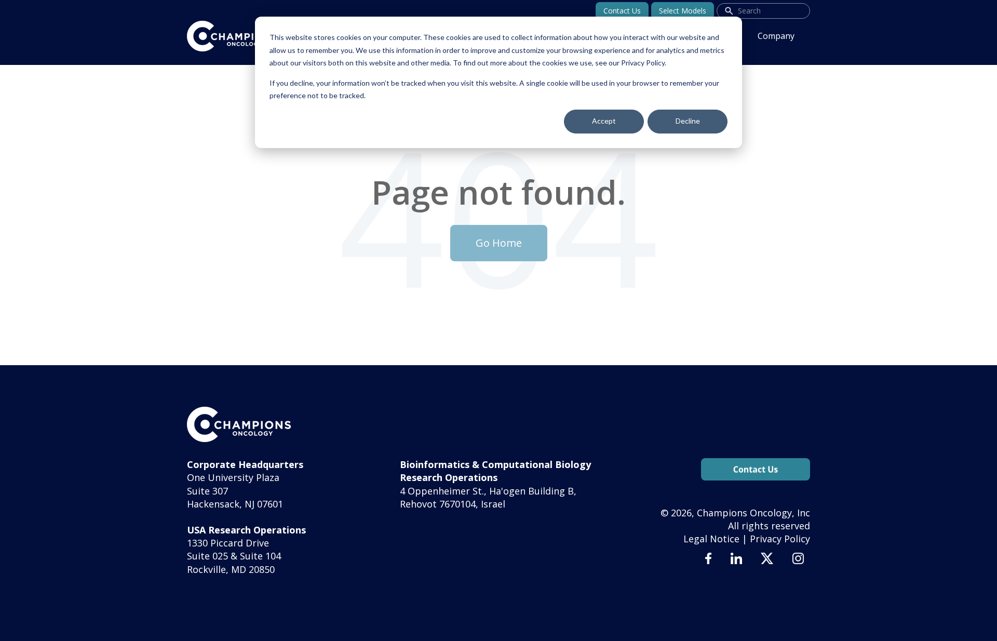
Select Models (682, 11)
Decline (688, 120)
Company (776, 36)
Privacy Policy (780, 538)
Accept (604, 120)
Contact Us (622, 11)
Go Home (499, 243)
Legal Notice (711, 538)
